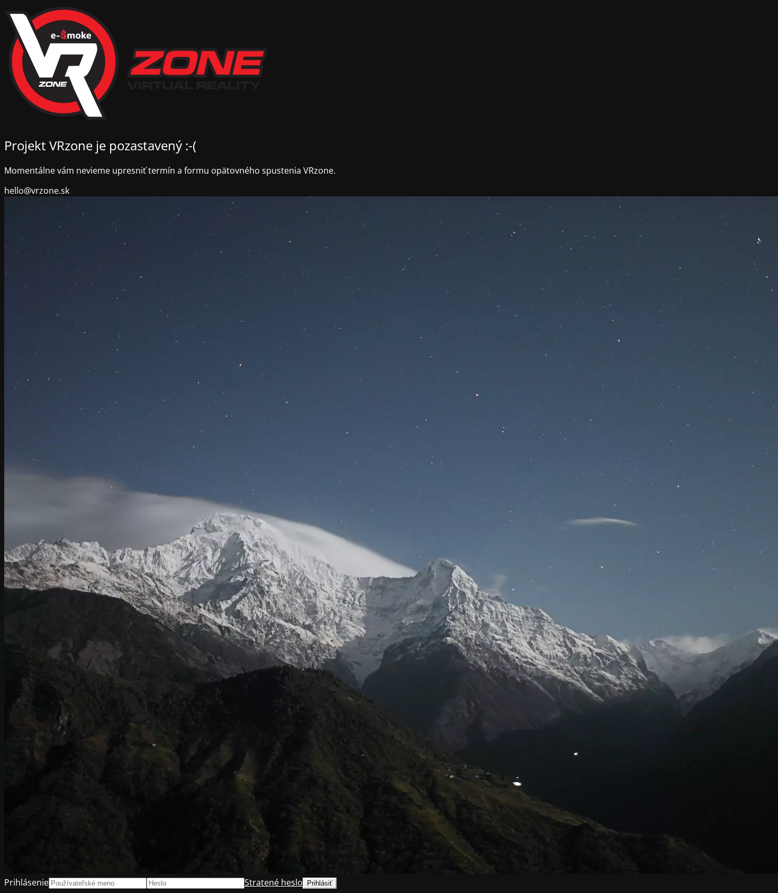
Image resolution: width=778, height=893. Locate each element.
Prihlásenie (26, 882)
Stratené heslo (274, 882)
